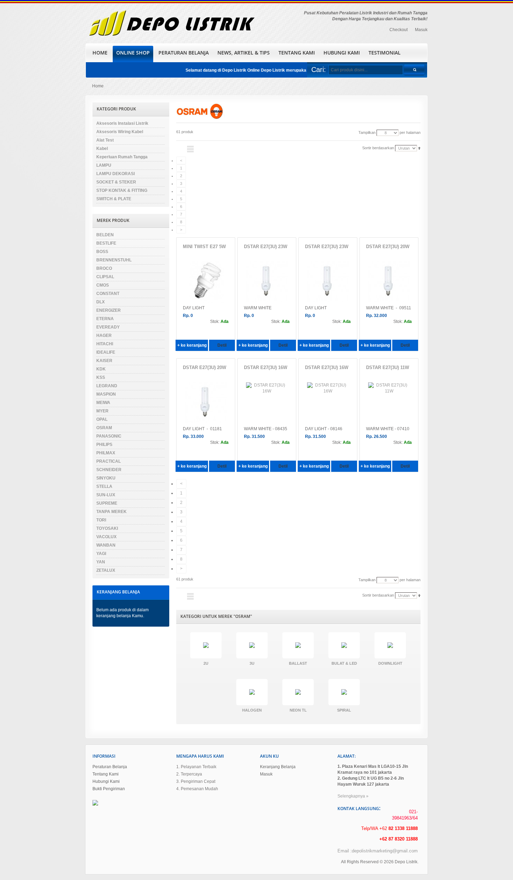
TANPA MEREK (111, 511)
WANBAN (106, 545)
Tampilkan (367, 132)
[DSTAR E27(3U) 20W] (389, 282)
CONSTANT (107, 293)
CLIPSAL (105, 276)
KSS (100, 377)
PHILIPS (104, 444)
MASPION (106, 394)
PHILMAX (105, 452)
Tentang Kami (105, 774)
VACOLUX (106, 536)
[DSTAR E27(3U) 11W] (389, 403)
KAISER (104, 360)
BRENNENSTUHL (114, 260)
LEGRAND (106, 385)
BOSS (102, 251)
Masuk (421, 29)
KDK (101, 369)
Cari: (318, 69)
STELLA (104, 486)
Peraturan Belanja (109, 766)
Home (98, 86)
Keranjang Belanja (278, 766)
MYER (102, 411)
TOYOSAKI (107, 528)
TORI (101, 520)
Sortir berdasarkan (378, 148)
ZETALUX (105, 570)
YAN (100, 562)
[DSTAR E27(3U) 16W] (267, 403)
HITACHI (104, 343)
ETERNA (105, 318)
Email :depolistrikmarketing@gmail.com (377, 850)
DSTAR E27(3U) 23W (265, 246)
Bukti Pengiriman (108, 788)
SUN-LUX (105, 494)
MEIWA (103, 402)
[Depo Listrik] (171, 23)
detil (221, 345)
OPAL (101, 419)
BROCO (104, 268)
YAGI (101, 553)
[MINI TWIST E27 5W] (206, 282)
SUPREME (106, 503)
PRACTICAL (108, 461)
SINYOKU (106, 478)
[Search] (414, 70)
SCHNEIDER (108, 469)
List (190, 149)
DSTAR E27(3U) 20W (387, 246)
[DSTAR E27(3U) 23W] (267, 282)
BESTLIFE (106, 243)
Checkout (398, 29)
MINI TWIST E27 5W (204, 246)
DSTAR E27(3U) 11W (387, 367)
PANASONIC (108, 436)
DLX (100, 302)
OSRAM (104, 427)
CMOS (102, 285)
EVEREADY (108, 327)
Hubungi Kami (106, 781)
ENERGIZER (108, 310)
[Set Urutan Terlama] (419, 148)
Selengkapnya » (353, 796)
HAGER (104, 335)
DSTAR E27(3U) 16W (265, 367)
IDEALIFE (105, 352)
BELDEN (105, 234)
